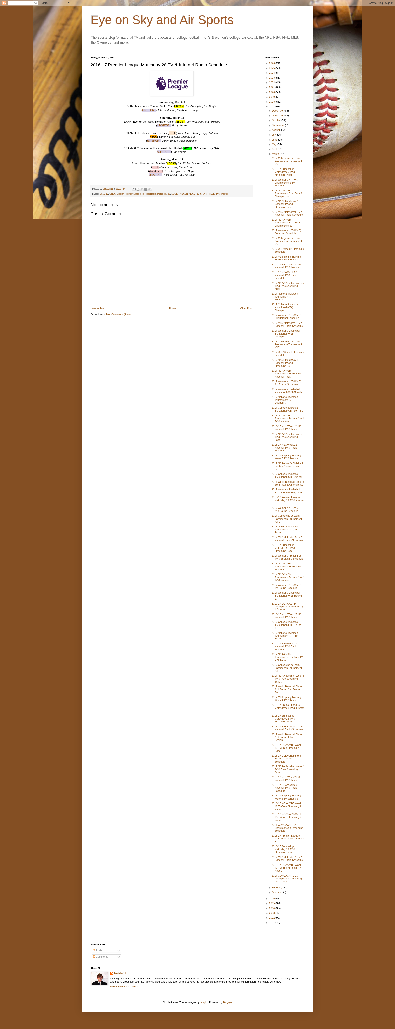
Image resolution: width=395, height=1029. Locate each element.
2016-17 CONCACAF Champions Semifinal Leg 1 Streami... (288, 606)
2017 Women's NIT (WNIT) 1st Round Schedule (286, 586)
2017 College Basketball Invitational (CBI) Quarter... (288, 475)
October (276, 120)
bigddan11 (120, 973)
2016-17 (104, 194)
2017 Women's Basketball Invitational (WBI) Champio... (286, 333)
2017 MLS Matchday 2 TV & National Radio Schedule (287, 728)
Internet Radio (149, 194)
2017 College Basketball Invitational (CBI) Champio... (285, 307)
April (275, 149)
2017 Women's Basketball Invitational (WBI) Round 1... (287, 595)
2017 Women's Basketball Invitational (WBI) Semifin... (288, 391)
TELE (212, 194)
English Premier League (129, 194)
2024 (272, 72)
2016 (272, 898)
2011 (272, 922)
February (277, 887)
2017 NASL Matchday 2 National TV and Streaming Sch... (285, 204)
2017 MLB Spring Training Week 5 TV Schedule (286, 457)
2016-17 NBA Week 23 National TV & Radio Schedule (284, 275)
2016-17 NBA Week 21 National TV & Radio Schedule (284, 646)
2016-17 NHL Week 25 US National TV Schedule (286, 266)
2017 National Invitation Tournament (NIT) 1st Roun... (285, 635)
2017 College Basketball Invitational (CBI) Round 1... (286, 625)
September (278, 125)
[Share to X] (142, 189)
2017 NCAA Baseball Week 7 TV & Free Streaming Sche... (288, 286)
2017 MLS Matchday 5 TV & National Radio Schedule (287, 213)
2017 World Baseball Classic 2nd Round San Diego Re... (288, 689)
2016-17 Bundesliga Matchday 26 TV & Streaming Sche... (283, 171)
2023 (272, 77)
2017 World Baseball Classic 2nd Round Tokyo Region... (288, 737)
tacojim (204, 1002)
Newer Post (98, 308)
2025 (272, 68)
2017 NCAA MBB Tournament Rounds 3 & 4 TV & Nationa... (288, 418)
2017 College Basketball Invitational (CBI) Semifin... (288, 409)
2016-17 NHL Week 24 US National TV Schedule (286, 428)
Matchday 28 (163, 194)
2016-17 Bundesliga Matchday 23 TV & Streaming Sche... (283, 849)
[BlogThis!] (138, 189)
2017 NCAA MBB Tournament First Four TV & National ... (287, 657)
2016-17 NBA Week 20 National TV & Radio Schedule (284, 788)
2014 (272, 908)
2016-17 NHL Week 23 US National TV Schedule (286, 616)
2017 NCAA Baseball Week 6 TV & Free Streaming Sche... (288, 437)
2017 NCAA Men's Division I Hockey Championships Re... (287, 466)
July (274, 134)
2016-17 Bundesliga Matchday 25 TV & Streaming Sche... (283, 548)
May (274, 144)
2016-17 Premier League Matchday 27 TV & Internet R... (288, 838)
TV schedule (222, 194)
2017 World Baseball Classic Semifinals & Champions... (288, 483)
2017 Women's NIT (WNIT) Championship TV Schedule (286, 182)
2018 (272, 101)
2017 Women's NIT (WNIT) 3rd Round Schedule (286, 383)
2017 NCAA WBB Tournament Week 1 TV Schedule (286, 566)
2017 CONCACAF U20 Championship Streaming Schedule (287, 827)
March (276, 154)
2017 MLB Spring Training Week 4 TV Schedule (286, 699)
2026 (272, 63)
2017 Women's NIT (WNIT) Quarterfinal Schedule (286, 317)
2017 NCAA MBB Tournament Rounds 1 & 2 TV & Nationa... (288, 577)
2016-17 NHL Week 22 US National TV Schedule (286, 778)
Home (172, 308)
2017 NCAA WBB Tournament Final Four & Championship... (287, 222)
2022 (272, 82)
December (278, 110)
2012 (272, 917)
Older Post (246, 308)
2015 (272, 903)
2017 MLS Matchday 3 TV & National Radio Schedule (287, 539)
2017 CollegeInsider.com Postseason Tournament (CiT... (287, 161)
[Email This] (134, 189)
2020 (272, 92)
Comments (101, 956)
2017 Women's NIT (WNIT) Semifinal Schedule (286, 232)
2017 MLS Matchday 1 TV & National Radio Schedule (287, 859)
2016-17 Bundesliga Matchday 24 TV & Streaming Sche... (283, 718)
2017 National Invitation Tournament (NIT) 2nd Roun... (285, 529)
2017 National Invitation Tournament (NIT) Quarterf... (285, 400)
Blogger (227, 1002)
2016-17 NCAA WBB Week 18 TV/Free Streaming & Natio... (287, 817)
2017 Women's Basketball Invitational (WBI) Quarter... (288, 491)
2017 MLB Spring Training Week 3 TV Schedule (286, 797)
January (277, 892)
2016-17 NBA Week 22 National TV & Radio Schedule (284, 447)
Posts (98, 950)
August (276, 130)
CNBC (112, 194)
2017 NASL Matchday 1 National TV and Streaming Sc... (285, 363)
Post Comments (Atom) (118, 314)
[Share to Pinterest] (150, 189)
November (278, 115)
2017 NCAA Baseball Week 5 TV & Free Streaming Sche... (288, 678)
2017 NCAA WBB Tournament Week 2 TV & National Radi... (287, 373)
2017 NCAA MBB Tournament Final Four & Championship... (287, 193)
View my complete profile (124, 986)
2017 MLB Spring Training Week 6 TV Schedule (286, 258)
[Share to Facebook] (146, 189)
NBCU (192, 194)
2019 (272, 96)
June (275, 139)
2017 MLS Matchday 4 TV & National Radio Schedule (287, 324)
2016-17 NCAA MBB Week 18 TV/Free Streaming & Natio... (286, 748)
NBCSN (184, 194)
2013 (272, 913)
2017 (272, 106)
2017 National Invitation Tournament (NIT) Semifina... (285, 296)
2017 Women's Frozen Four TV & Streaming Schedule (287, 557)
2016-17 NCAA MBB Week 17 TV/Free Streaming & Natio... (286, 868)
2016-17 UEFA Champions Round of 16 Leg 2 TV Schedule (286, 758)
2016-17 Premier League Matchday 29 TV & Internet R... (288, 500)
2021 (272, 87)
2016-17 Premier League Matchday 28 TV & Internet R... (288, 707)
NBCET (175, 194)
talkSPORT (149, 110)
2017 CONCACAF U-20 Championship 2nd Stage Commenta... (287, 878)
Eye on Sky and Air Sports (162, 20)
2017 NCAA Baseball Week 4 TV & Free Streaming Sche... (288, 769)
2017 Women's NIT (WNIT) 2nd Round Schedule (286, 509)
